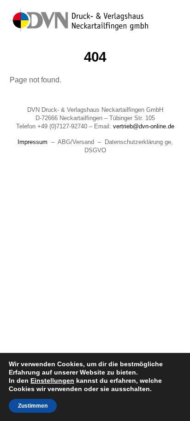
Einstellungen (52, 380)
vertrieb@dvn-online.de (143, 126)
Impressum (33, 141)
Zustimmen (33, 406)
